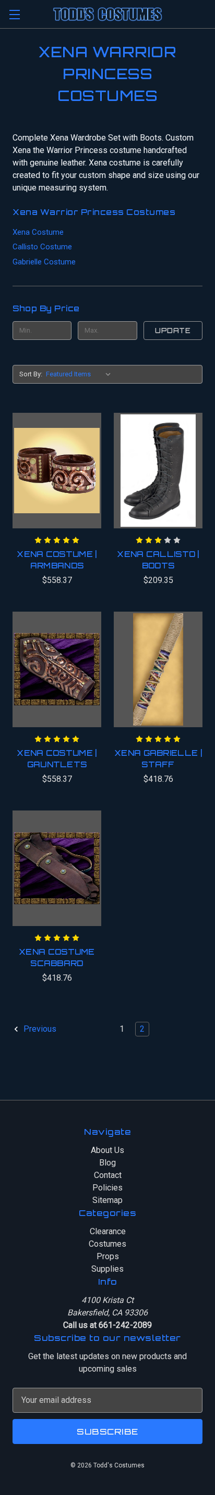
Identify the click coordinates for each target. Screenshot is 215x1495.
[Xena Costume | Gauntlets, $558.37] (57, 669)
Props (108, 1256)
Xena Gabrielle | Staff (158, 759)
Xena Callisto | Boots (158, 560)
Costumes (107, 1244)
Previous (38, 1029)
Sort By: (30, 374)
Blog (107, 1163)
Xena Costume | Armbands (57, 560)
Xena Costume (38, 232)
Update (172, 330)
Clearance (108, 1231)
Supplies (107, 1269)
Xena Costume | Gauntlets (57, 759)
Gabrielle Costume (44, 262)
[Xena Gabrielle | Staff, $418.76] (158, 669)
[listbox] (80, 374)
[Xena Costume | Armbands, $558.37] (57, 470)
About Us (107, 1150)
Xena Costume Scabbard (57, 958)
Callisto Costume (42, 246)
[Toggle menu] (14, 14)
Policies (107, 1188)
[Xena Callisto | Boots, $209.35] (158, 470)
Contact (108, 1175)
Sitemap (107, 1200)
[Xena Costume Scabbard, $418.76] (57, 868)
